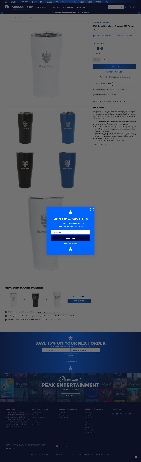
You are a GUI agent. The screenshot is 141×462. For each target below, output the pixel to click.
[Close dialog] (92, 209)
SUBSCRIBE (70, 238)
